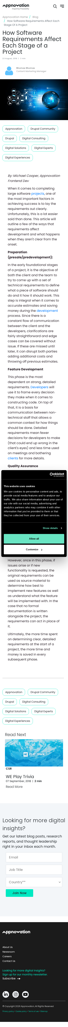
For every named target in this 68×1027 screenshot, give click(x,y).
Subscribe (9, 978)
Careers (7, 956)
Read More (14, 787)
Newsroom (8, 951)
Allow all (34, 538)
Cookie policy (21, 1011)
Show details (50, 528)
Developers (39, 387)
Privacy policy (8, 1011)
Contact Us (8, 961)
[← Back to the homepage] (16, 932)
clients (13, 458)
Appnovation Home (16, 6)
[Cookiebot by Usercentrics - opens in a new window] (49, 475)
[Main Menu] (60, 6)
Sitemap (44, 1011)
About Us (7, 947)
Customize (32, 549)
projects (37, 193)
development (47, 310)
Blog (35, 17)
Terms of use (33, 1011)
